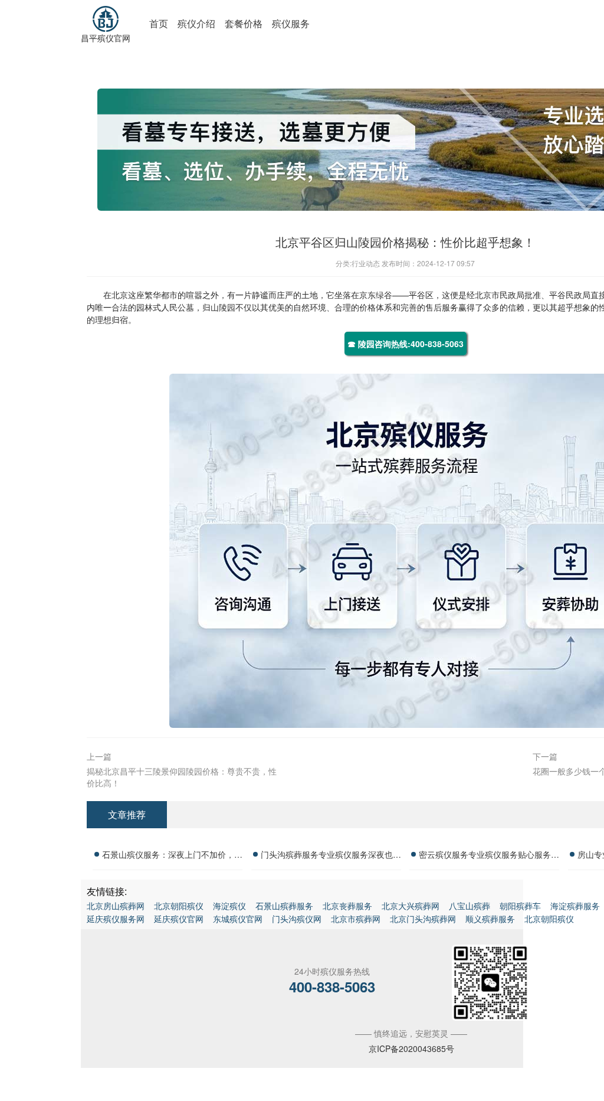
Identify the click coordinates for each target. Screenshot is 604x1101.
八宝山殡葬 (469, 905)
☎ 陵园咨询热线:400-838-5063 (405, 343)
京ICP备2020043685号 (411, 1048)
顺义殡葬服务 (490, 918)
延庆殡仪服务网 (116, 918)
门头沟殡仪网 (296, 918)
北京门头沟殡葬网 (423, 918)
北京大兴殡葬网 (410, 905)
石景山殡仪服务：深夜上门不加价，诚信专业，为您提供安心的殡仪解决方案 (172, 856)
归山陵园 (218, 307)
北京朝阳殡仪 (178, 905)
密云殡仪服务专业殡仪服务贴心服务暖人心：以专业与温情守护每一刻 (489, 856)
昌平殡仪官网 (105, 38)
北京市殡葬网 (355, 918)
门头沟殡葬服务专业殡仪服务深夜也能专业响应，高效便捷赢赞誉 (331, 856)
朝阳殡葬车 (520, 905)
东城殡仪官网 (237, 918)
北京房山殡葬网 (116, 905)
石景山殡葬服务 (284, 905)
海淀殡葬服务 (575, 905)
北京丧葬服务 (347, 905)
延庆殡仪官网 (178, 918)
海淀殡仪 (229, 905)
